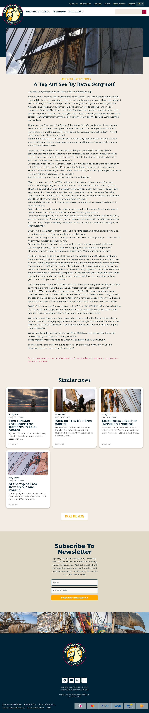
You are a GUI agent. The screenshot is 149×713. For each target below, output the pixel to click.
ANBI (48, 707)
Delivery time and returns (14, 707)
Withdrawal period (35, 707)
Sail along (75, 12)
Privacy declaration (47, 704)
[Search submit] (144, 12)
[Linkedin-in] (84, 680)
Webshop (59, 12)
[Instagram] (77, 680)
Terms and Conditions (12, 704)
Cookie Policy (30, 704)
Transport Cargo (38, 12)
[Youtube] (71, 680)
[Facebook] (65, 680)
